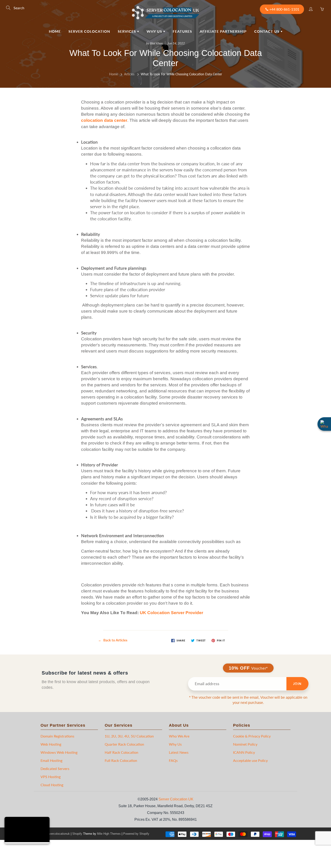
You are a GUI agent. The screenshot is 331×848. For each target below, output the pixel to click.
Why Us (155, 31)
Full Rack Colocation (121, 760)
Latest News (178, 752)
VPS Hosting (51, 776)
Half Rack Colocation (121, 752)
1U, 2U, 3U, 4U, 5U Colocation (129, 736)
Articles (129, 74)
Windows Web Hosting (59, 752)
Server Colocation (89, 31)
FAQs (173, 760)
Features (182, 31)
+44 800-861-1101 (284, 9)
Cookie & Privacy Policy (252, 736)
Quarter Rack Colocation (124, 744)
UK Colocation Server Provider (171, 612)
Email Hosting (51, 760)
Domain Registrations (57, 736)
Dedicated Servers (55, 768)
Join (297, 684)
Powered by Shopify (136, 833)
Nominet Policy (245, 744)
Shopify (77, 833)
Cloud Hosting (52, 785)
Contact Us (267, 31)
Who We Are (179, 736)
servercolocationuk (57, 833)
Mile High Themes (109, 833)
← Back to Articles (112, 640)
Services (127, 31)
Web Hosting (51, 744)
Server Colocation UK (176, 799)
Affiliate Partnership (223, 31)
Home (55, 31)
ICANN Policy (244, 752)
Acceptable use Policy (250, 760)
